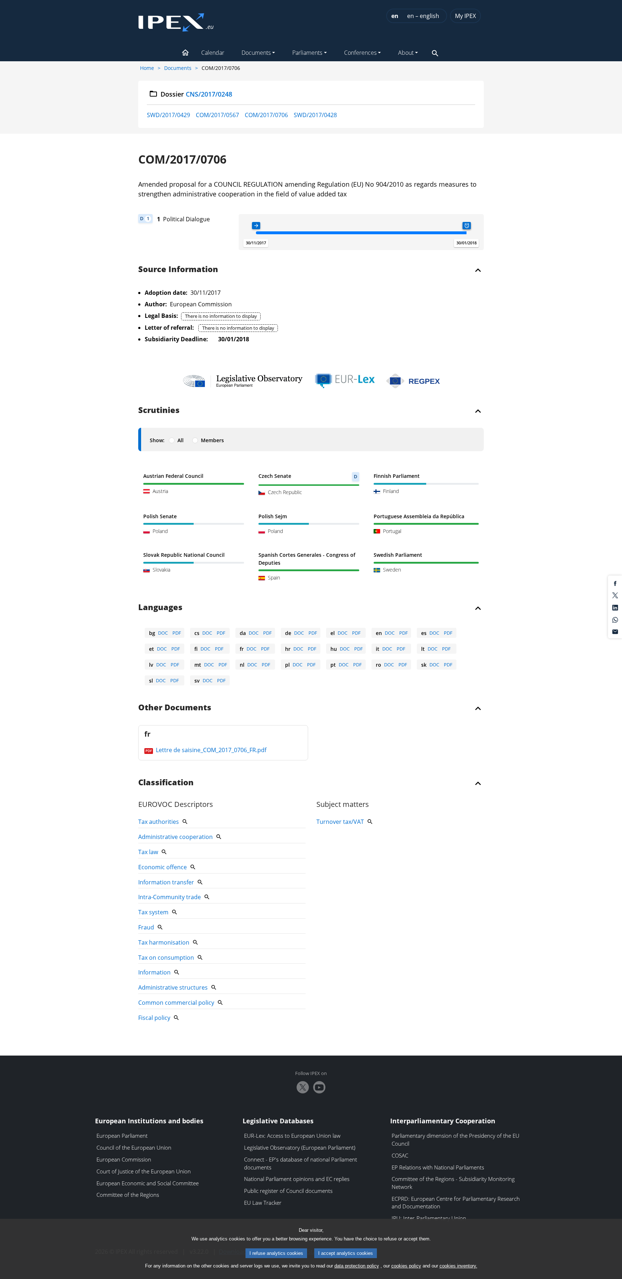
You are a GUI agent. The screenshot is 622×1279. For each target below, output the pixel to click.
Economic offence (162, 867)
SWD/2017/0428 (315, 115)
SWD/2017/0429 (168, 115)
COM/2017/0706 (266, 115)
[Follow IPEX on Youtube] (319, 1087)
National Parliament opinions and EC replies (297, 1178)
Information (154, 972)
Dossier (197, 94)
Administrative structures (173, 987)
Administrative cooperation (175, 837)
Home (147, 68)
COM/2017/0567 (217, 115)
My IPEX (465, 16)
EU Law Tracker (262, 1202)
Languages (160, 608)
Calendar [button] (212, 53)
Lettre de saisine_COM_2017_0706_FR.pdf (210, 750)
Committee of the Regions (127, 1194)
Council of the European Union (133, 1147)
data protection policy (356, 1266)
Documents (177, 68)
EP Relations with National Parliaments (438, 1167)
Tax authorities (158, 822)
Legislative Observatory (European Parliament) (299, 1147)
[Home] (176, 20)
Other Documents (174, 708)
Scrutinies (159, 410)
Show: (157, 440)
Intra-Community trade (169, 897)
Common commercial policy (176, 1003)
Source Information (178, 270)
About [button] (406, 53)
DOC (163, 633)
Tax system (153, 912)
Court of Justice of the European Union (143, 1171)
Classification (166, 783)
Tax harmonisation (163, 942)
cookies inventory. (458, 1266)
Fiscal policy (154, 1018)
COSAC (400, 1155)
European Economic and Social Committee (147, 1183)
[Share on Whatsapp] (615, 619)
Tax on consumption (166, 958)
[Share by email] (615, 631)
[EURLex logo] (345, 381)
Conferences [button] (360, 53)
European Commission (123, 1159)
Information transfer (166, 882)
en (394, 16)
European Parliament (122, 1135)
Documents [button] (256, 53)
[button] (185, 53)
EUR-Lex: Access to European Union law (292, 1135)
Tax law (148, 852)
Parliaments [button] (307, 53)
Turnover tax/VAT (340, 822)
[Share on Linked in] (615, 607)
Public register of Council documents (288, 1190)
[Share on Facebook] (615, 583)
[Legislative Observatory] (242, 381)
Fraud (146, 927)
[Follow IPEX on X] (303, 1087)
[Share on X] (615, 595)
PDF (176, 633)
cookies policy (406, 1266)
